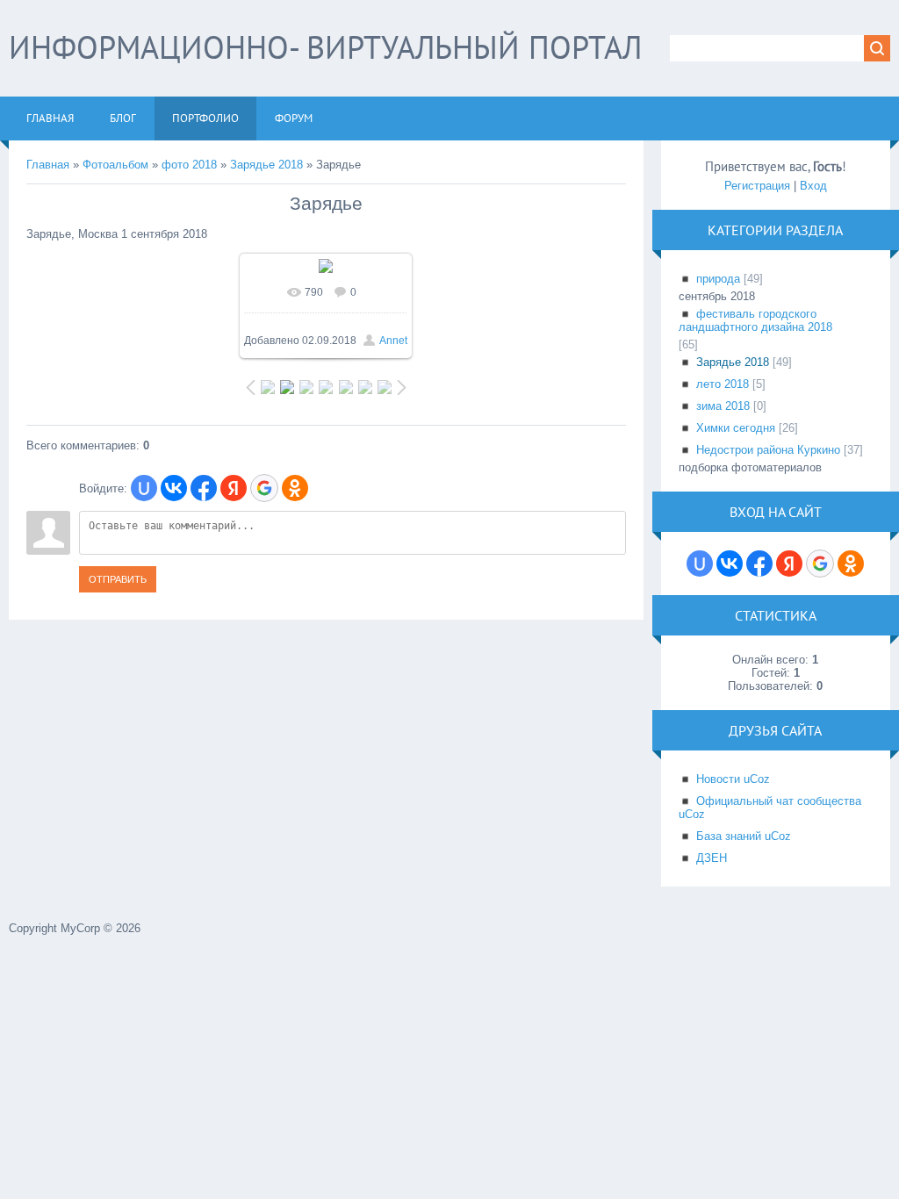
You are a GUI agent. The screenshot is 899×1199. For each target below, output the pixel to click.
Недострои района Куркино (768, 449)
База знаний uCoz (743, 836)
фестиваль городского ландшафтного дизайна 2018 (755, 320)
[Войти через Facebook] (204, 488)
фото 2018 (189, 164)
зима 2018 (723, 406)
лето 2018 (722, 384)
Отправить (118, 579)
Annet (393, 340)
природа (718, 278)
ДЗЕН (711, 858)
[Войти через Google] (264, 488)
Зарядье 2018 (266, 164)
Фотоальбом (115, 164)
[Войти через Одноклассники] (295, 488)
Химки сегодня (735, 427)
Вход (813, 185)
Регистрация (757, 185)
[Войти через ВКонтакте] (174, 488)
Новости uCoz (733, 779)
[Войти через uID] (144, 488)
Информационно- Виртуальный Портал (325, 47)
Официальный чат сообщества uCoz (770, 807)
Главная (47, 164)
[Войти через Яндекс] (233, 488)
